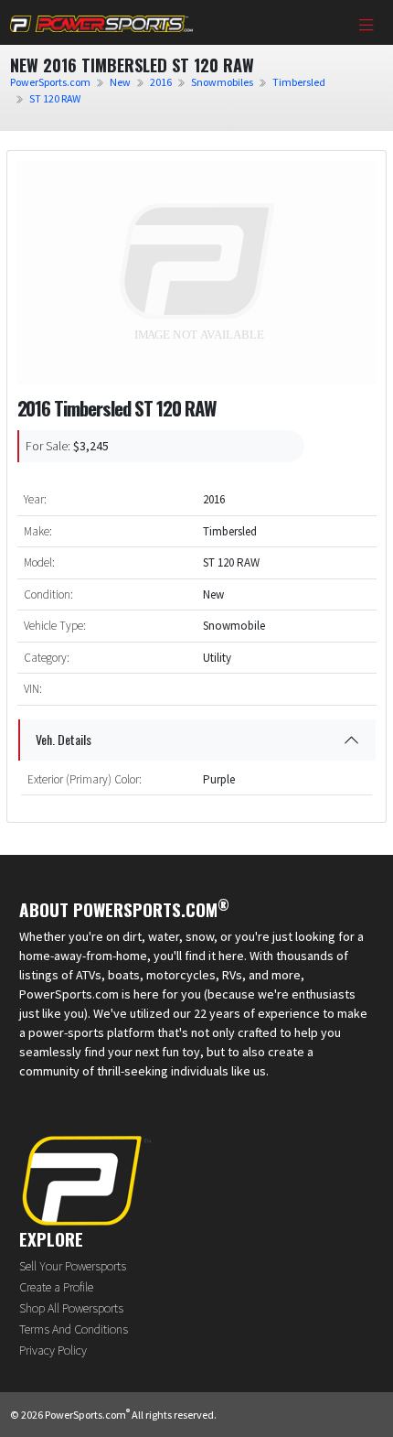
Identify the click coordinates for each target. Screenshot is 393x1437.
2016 (161, 82)
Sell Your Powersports (72, 1266)
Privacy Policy (53, 1350)
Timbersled (298, 82)
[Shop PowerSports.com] (101, 22)
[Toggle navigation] (366, 26)
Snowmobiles (222, 82)
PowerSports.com (50, 82)
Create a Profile (56, 1287)
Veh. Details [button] (63, 739)
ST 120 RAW (54, 98)
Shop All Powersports (71, 1308)
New (120, 82)
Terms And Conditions (73, 1329)
